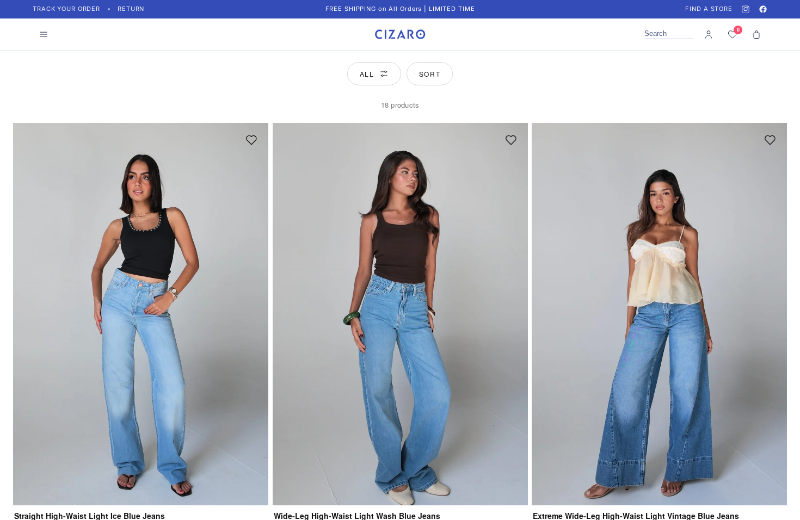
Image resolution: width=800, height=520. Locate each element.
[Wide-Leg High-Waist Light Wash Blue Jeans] (400, 314)
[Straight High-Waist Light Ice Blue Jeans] (140, 314)
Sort (430, 73)
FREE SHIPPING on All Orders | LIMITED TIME (400, 9)
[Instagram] (745, 9)
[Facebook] (763, 9)
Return (131, 9)
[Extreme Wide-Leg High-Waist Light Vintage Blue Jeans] (659, 314)
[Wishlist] (251, 139)
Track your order (66, 9)
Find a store (709, 9)
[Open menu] (43, 34)
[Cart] (756, 34)
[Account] (708, 34)
